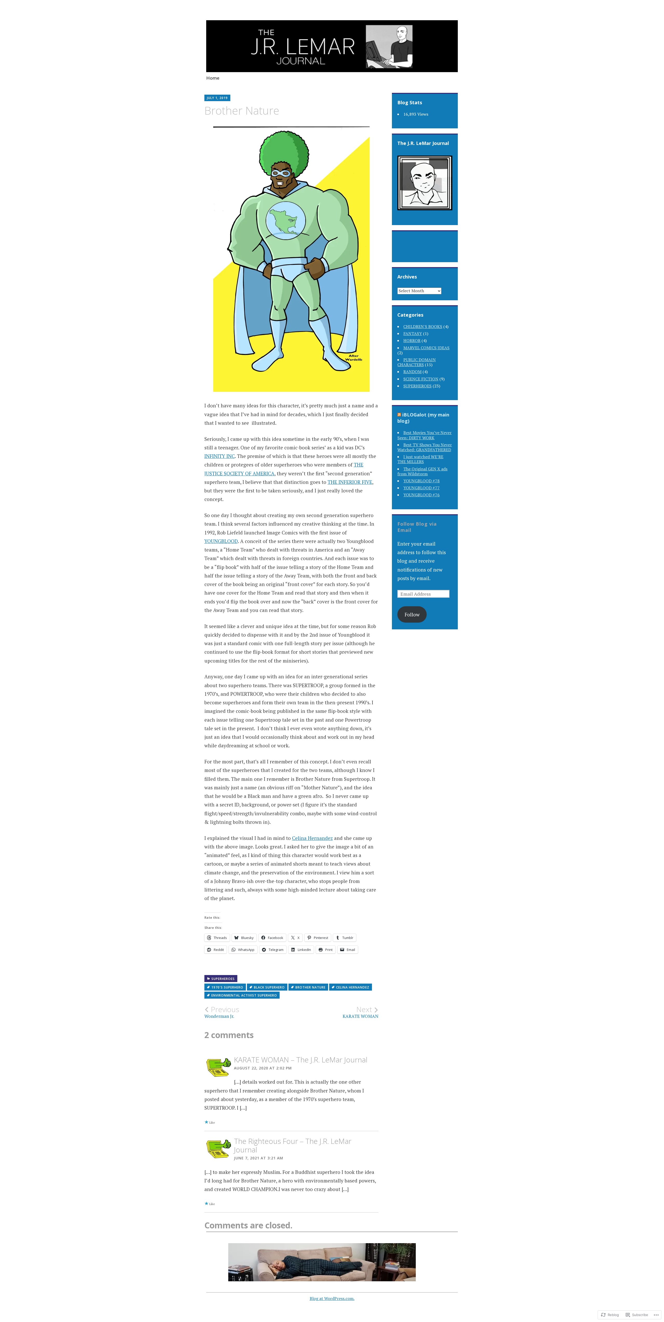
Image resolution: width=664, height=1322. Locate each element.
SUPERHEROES (223, 979)
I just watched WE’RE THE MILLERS (420, 459)
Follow (412, 614)
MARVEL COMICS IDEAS (426, 348)
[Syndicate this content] (399, 415)
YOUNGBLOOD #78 (421, 481)
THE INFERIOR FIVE (350, 482)
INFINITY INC (219, 456)
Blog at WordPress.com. (332, 1298)
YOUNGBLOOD (221, 541)
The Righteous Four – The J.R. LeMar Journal (292, 1145)
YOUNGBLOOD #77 (421, 488)
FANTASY (412, 333)
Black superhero (269, 987)
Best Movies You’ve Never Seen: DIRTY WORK (424, 435)
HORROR (411, 340)
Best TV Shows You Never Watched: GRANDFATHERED (424, 447)
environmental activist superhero (244, 995)
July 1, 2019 (217, 98)
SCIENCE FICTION (420, 379)
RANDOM (412, 371)
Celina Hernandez (312, 838)
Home (212, 78)
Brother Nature (310, 987)
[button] (322, 1262)
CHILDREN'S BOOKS (422, 326)
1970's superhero (227, 987)
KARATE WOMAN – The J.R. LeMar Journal (301, 1059)
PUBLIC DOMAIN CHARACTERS (416, 362)
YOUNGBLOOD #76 (421, 495)
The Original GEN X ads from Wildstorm (422, 471)
